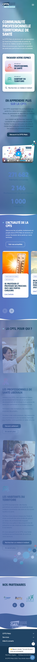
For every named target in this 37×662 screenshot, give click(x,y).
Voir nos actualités (15, 244)
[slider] (9, 161)
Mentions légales (10, 655)
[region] (18, 154)
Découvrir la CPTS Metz (19, 134)
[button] (18, 153)
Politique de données (25, 655)
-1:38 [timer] (13, 160)
